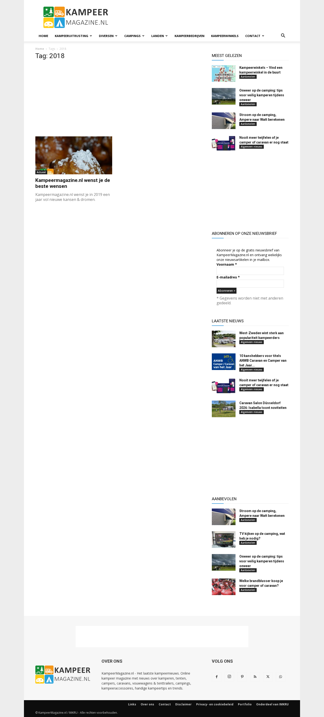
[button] (283, 36)
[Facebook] (216, 677)
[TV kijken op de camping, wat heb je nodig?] (224, 539)
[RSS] (255, 677)
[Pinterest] (242, 677)
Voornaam (227, 264)
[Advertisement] (202, 17)
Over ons (147, 704)
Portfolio (245, 704)
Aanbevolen (248, 76)
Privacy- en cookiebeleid (214, 704)
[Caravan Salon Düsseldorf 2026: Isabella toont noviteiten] (224, 409)
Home (43, 36)
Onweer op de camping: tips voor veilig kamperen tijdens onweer (261, 95)
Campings (132, 36)
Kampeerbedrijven (189, 36)
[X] (268, 677)
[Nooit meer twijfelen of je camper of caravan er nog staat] (224, 143)
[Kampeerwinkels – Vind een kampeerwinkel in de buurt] (224, 73)
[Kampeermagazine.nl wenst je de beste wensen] (73, 155)
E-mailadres (228, 277)
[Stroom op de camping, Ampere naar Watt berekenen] (224, 120)
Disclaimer (183, 704)
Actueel (41, 172)
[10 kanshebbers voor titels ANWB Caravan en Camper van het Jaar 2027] (224, 361)
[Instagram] (229, 676)
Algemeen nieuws (251, 146)
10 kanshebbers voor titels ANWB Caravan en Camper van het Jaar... (263, 360)
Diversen (106, 36)
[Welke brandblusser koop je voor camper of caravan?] (224, 586)
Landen (157, 36)
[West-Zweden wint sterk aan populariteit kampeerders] (224, 339)
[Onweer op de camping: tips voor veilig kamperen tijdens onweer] (224, 96)
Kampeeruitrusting (71, 36)
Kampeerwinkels (225, 36)
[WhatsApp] (280, 677)
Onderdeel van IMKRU (272, 704)
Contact (252, 36)
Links (132, 704)
